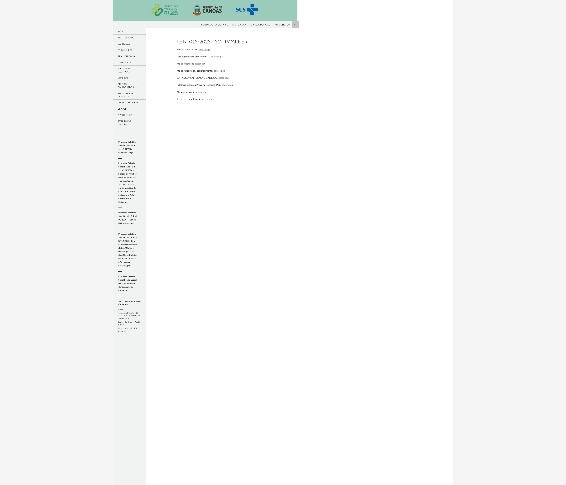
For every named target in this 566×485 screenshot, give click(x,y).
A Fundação (239, 24)
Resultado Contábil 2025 (127, 328)
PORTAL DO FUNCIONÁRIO (214, 24)
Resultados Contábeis (124, 122)
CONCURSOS (124, 62)
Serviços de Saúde (260, 24)
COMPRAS (123, 78)
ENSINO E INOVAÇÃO (128, 102)
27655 (120, 309)
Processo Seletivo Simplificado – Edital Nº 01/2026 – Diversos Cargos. (129, 315)
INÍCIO (121, 31)
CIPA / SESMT (124, 109)
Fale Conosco (282, 24)
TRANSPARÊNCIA (126, 56)
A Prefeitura (125, 115)
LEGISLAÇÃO (124, 44)
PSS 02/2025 (122, 332)
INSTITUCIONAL (126, 37)
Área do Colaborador (126, 85)
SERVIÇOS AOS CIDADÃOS (125, 95)
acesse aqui (204, 49)
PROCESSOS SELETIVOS (124, 70)
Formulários (125, 50)
